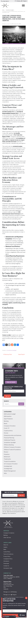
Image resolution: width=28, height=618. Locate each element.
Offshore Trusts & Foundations (12, 449)
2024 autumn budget (10, 414)
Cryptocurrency (8, 430)
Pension (6, 452)
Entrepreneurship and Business (12, 435)
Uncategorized (8, 468)
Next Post (21, 354)
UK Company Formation (11, 464)
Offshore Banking (9, 445)
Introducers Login (8, 568)
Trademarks (7, 459)
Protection (6, 454)
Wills (5, 473)
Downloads (6, 563)
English (7, 616)
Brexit (5, 423)
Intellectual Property (9, 440)
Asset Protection (8, 418)
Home (3, 10)
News (5, 549)
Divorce (6, 433)
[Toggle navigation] (23, 6)
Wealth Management (10, 471)
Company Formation (9, 426)
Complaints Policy (8, 558)
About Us (6, 544)
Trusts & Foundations (9, 461)
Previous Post (8, 354)
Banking (6, 421)
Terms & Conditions (8, 554)
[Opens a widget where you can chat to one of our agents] (22, 615)
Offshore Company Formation (12, 447)
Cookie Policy (7, 551)
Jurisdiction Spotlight (10, 10)
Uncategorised (8, 466)
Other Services (7, 537)
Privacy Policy (7, 556)
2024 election (7, 416)
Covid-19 (6, 428)
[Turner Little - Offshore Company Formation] (5, 5)
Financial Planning (9, 437)
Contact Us (6, 565)
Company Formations (9, 533)
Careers (5, 547)
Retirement (7, 456)
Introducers (6, 561)
